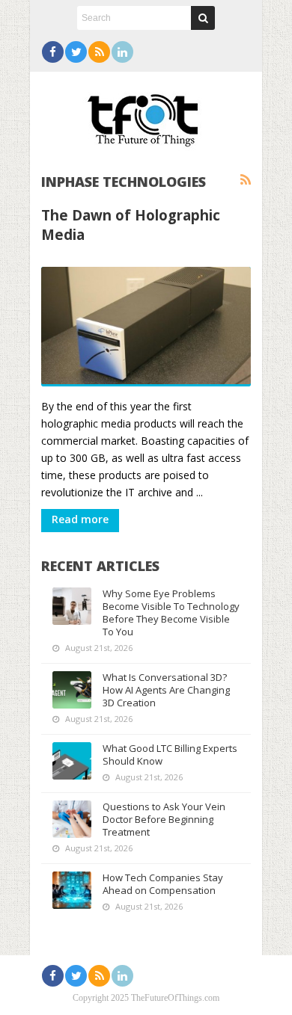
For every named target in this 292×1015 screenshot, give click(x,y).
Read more (80, 519)
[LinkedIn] (122, 52)
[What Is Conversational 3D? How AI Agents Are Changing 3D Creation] (71, 690)
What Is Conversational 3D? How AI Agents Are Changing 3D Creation (166, 689)
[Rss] (99, 52)
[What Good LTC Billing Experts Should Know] (71, 761)
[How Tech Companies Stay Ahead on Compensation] (71, 890)
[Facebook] (52, 52)
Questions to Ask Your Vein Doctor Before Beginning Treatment (164, 819)
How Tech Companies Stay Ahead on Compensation (163, 884)
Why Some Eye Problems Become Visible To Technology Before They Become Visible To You (171, 612)
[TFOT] (146, 115)
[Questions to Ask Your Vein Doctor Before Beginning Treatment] (71, 819)
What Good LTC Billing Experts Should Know (170, 754)
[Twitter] (76, 52)
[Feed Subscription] (245, 180)
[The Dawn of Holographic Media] (146, 326)
